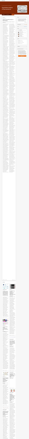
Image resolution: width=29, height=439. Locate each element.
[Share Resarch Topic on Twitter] (24, 26)
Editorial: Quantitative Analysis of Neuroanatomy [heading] (8, 20)
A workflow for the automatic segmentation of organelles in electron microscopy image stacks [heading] (12, 293)
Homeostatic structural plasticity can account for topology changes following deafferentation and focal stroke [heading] (5, 413)
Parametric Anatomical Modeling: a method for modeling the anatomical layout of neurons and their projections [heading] (5, 380)
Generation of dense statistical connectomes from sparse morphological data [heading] (5, 328)
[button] (8, 14)
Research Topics (9, 5)
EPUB (26, 24)
